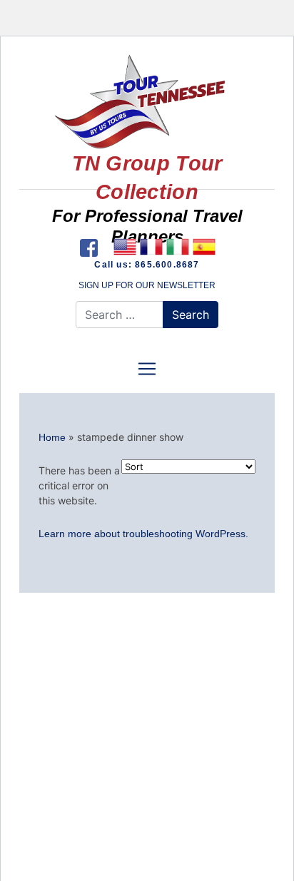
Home (52, 437)
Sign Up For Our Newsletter (147, 285)
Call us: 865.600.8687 (146, 265)
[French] (151, 247)
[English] (124, 247)
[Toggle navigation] (147, 368)
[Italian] (177, 247)
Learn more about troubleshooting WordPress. (143, 533)
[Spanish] (204, 247)
